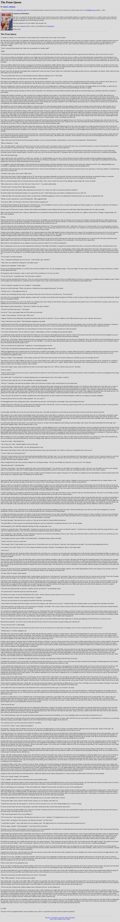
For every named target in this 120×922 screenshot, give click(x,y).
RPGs (66, 917)
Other (55, 919)
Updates (68, 919)
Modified (60, 919)
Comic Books (54, 917)
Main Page (47, 917)
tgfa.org (23, 26)
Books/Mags (72, 917)
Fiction (51, 919)
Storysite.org (50, 26)
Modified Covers (91, 10)
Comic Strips (61, 917)
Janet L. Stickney (9, 7)
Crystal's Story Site (21, 10)
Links (64, 919)
